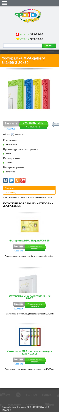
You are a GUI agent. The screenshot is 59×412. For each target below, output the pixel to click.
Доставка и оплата (39, 124)
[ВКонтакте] (5, 180)
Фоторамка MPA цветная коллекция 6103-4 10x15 (29, 352)
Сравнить (10, 128)
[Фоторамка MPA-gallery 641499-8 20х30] (30, 92)
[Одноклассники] (17, 180)
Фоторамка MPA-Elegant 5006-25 (29, 240)
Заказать (11, 123)
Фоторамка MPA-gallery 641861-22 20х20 (30, 297)
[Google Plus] (22, 180)
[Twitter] (11, 180)
